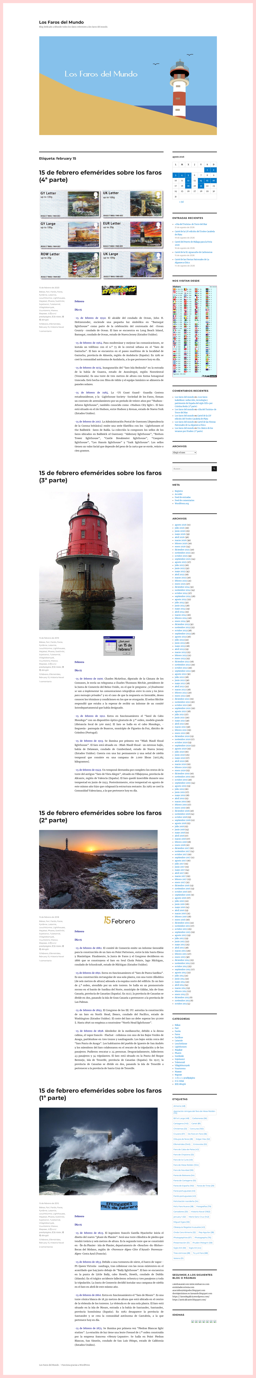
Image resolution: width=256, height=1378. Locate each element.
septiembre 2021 (182, 708)
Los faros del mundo (184, 397)
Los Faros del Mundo (61, 22)
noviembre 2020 (182, 739)
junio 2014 (180, 979)
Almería (179, 1106)
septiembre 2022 (183, 671)
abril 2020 (179, 761)
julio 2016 (179, 901)
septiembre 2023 (183, 633)
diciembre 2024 (182, 587)
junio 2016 (180, 904)
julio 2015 (179, 938)
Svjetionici (44, 304)
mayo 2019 (180, 795)
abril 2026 (179, 537)
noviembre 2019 (182, 776)
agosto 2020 (180, 748)
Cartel (196, 1123)
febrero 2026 (181, 543)
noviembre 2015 (182, 926)
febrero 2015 (181, 954)
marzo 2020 (180, 764)
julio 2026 (179, 528)
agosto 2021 (180, 711)
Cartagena (180, 1123)
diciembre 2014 (182, 960)
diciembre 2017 (182, 848)
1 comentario (45, 331)
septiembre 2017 (182, 857)
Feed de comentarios (184, 500)
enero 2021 (180, 733)
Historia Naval (57, 327)
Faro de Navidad (183, 1170)
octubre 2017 (181, 854)
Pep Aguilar (206, 1232)
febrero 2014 (181, 991)
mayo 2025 (180, 571)
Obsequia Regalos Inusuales (189, 1227)
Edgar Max (203, 1139)
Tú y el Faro (200, 1253)
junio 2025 (180, 568)
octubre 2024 (181, 593)
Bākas (42, 292)
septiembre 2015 (182, 932)
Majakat (43, 301)
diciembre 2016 (182, 885)
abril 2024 (179, 612)
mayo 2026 (180, 534)
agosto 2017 (180, 860)
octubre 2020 (181, 742)
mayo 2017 (180, 870)
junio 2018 (180, 829)
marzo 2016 (180, 913)
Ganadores (180, 1211)
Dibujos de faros (183, 1139)
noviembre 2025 (182, 553)
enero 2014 (180, 994)
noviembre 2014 (182, 963)
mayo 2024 (180, 609)
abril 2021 (179, 724)
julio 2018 (179, 826)
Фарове (43, 313)
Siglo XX (195, 1248)
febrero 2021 (181, 730)
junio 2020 (180, 755)
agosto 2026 (181, 525)
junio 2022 (180, 680)
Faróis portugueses (184, 1196)
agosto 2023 (180, 637)
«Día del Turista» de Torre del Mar (191, 224)
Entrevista (200, 1144)
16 (214, 180)
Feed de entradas (183, 497)
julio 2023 (179, 640)
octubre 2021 (181, 705)
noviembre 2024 (182, 590)
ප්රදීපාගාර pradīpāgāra (185, 1078)
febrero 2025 (181, 581)
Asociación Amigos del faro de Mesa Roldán (194, 1112)
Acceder (178, 494)
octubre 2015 (181, 929)
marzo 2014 (180, 988)
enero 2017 (180, 882)
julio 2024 (179, 602)
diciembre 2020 (182, 736)
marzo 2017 (180, 876)
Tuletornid (55, 304)
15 (207, 180)
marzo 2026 (180, 540)
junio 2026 (180, 531)
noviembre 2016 (182, 888)
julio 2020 (179, 752)
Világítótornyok (46, 307)
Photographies (182, 1237)
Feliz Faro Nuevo (183, 1206)
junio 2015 (180, 941)
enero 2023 (180, 658)
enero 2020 (180, 770)
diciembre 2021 (182, 699)
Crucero (179, 1134)
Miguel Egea (181, 1222)
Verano (178, 1258)
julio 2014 (179, 975)
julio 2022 (179, 677)
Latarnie (52, 295)
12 (188, 180)
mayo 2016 (180, 907)
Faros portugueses (184, 1191)
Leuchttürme (45, 298)
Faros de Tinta (205, 1185)
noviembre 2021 (182, 702)
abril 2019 (179, 798)
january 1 (179, 1217)
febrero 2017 (181, 879)
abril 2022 (179, 686)
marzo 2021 (180, 727)
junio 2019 (180, 792)
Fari (48, 292)
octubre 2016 (181, 892)
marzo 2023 (180, 652)
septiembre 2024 (183, 596)
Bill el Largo (181, 1118)
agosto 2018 (180, 823)
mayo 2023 (180, 646)
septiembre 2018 (182, 820)
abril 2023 (179, 649)
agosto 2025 (180, 562)
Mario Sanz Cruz (199, 1217)
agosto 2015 (180, 935)
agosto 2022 (180, 674)
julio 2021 (179, 714)
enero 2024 (180, 621)
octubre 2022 (181, 668)
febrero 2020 (181, 767)
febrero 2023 (181, 655)
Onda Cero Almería (184, 1232)
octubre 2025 (181, 556)
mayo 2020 (180, 758)
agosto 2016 (180, 898)
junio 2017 (180, 867)
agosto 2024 (180, 599)
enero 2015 (180, 957)
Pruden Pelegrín (202, 1242)
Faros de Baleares (184, 1175)
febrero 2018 (181, 842)
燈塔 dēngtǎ (180, 1084)
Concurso (197, 1128)
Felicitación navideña (185, 1201)
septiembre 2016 (183, 895)
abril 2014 (179, 985)
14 (201, 180)
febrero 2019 (181, 804)
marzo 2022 (180, 689)
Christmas (180, 1128)
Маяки (54, 310)
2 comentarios (46, 1247)
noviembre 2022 (182, 665)
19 (188, 186)
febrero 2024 (181, 618)
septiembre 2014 (182, 969)
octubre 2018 (181, 817)
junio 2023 (180, 643)
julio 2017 (179, 864)
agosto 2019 (180, 786)
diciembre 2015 (182, 923)
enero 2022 (180, 696)
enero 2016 (180, 920)
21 (201, 186)
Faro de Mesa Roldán (186, 1165)
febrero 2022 (181, 693)
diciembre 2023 (182, 624)
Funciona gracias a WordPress (75, 1365)
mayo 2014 (180, 982)
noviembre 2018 (182, 814)
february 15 (44, 327)
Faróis (53, 292)
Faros (59, 292)
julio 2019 (179, 789)
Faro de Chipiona (183, 1154)
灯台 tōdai (56, 316)
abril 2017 (179, 873)
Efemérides (54, 324)
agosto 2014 (180, 972)
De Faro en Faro (197, 1134)
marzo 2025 (180, 577)
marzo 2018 (180, 839)
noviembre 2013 (182, 1000)
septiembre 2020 (183, 745)
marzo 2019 (180, 801)
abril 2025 (179, 574)
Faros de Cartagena (184, 1180)
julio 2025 (179, 565)
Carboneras (199, 1118)
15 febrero (43, 324)
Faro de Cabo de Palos (186, 1149)
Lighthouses (59, 298)
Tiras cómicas (181, 1253)
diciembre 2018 (182, 811)
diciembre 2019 (182, 773)
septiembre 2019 (183, 783)
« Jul (181, 202)
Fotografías (203, 1206)
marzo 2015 (180, 951)
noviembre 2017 (182, 851)
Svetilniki (59, 301)
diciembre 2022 (182, 661)
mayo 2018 (180, 832)
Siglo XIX (179, 1248)
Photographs (203, 1237)
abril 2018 (179, 836)
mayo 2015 (180, 944)
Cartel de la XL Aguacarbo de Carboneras (193, 252)
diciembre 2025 (182, 549)
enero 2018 (180, 845)
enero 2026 (180, 546)
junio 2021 (180, 717)
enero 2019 (180, 808)
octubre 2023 (181, 630)
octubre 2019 (181, 780)
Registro (179, 491)
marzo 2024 (180, 615)
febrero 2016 (181, 916)
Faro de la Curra (183, 1160)
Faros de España (183, 1185)
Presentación (181, 1242)
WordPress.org (182, 503)
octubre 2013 (181, 1003)
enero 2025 (180, 584)
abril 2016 (179, 910)
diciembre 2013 (182, 997)
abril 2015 (179, 948)
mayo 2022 (180, 683)
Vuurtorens (44, 310)
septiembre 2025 (183, 559)
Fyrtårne (43, 295)
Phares (51, 301)
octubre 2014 (181, 966)
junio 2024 (180, 605)
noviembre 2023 (182, 627)
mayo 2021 (180, 721)
